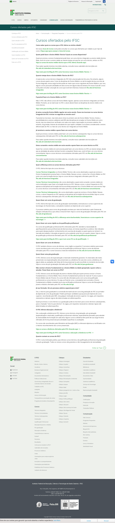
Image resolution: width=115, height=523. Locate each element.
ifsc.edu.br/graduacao (44, 214)
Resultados (38, 442)
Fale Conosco (86, 417)
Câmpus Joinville (63, 393)
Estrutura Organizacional (41, 370)
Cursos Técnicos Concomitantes (47, 182)
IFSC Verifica (86, 435)
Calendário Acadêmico (89, 370)
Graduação (38, 419)
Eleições (37, 392)
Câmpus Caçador (63, 364)
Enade (85, 387)
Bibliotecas (86, 367)
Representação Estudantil (90, 390)
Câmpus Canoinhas (64, 367)
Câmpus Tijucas (63, 413)
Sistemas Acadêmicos (89, 381)
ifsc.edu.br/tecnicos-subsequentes (73, 136)
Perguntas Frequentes (89, 420)
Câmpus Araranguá (64, 361)
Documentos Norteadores (42, 376)
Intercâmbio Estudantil (89, 373)
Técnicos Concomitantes (41, 413)
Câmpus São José (63, 404)
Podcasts (85, 438)
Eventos (85, 440)
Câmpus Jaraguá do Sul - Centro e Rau (69, 390)
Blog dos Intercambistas (89, 432)
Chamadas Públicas (88, 408)
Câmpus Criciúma (63, 373)
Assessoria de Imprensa (89, 426)
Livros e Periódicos (88, 443)
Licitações (37, 389)
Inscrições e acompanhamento (43, 461)
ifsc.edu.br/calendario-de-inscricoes (48, 68)
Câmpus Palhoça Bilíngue (66, 399)
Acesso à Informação (40, 395)
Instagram (15, 372)
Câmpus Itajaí (62, 387)
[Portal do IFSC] (20, 12)
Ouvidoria (37, 367)
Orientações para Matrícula (42, 464)
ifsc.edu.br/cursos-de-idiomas (89, 251)
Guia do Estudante (88, 361)
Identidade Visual (88, 446)
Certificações (86, 399)
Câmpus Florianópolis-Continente (68, 378)
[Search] (103, 11)
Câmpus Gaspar (63, 384)
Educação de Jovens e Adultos (43, 425)
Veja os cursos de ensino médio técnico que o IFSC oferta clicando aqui (61, 62)
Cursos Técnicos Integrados (45, 172)
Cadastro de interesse (41, 470)
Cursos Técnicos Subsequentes (47, 192)
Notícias (85, 423)
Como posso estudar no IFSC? (43, 445)
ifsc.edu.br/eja (68, 284)
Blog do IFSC (86, 429)
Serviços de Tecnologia (89, 384)
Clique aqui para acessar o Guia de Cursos (55, 51)
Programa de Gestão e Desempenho (45, 401)
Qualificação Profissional (41, 422)
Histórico (37, 361)
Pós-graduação (39, 427)
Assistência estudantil (89, 364)
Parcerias (37, 439)
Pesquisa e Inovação (89, 402)
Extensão (85, 405)
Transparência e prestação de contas (45, 398)
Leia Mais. (57, 520)
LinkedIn (14, 375)
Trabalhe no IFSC (39, 386)
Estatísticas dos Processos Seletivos (44, 467)
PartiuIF (37, 436)
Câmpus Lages (63, 396)
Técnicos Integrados (40, 410)
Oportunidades (87, 378)
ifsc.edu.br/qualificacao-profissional (83, 235)
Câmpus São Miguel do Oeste (67, 410)
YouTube (14, 378)
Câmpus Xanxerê (63, 422)
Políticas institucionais (41, 378)
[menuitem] (13, 20)
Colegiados (38, 373)
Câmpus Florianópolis (65, 376)
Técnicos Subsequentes (41, 416)
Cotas (36, 453)
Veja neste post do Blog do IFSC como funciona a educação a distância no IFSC (63, 333)
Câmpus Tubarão (63, 416)
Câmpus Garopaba (64, 381)
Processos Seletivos (40, 450)
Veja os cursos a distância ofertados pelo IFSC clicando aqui (57, 329)
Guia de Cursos (48, 49)
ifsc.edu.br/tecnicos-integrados (47, 178)
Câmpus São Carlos (64, 401)
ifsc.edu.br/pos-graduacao (84, 264)
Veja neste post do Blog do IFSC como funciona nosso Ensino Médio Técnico (62, 72)
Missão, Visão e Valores (41, 364)
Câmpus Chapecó (63, 370)
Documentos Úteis (88, 376)
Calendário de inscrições (41, 448)
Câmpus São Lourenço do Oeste (67, 407)
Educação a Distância (40, 430)
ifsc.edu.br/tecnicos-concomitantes (87, 189)
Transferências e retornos (42, 433)
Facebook (15, 370)
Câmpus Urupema (64, 419)
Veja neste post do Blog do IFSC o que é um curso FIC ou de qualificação (61, 239)
